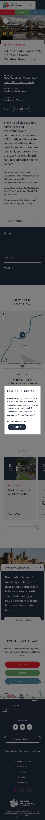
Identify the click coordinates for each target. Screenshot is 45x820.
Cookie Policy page (26, 415)
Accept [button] (17, 427)
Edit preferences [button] (16, 422)
